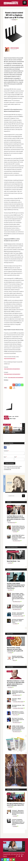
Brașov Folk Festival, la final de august (13, 849)
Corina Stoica (10, 687)
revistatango (14, 19)
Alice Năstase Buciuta (11, 522)
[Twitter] (19, 385)
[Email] (13, 859)
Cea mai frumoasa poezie (12, 551)
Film (8, 573)
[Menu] (25, 3)
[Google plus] (13, 385)
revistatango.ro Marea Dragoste (18, 615)
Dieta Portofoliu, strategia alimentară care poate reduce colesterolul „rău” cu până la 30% (15, 649)
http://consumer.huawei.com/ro (9, 358)
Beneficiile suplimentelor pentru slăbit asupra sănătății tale (18, 657)
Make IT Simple (13, 418)
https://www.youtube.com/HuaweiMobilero (15, 377)
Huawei (10, 416)
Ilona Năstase (10, 589)
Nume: (5, 457)
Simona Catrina (15, 714)
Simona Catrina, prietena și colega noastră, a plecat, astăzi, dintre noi (18, 692)
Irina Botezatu (15, 623)
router (13, 416)
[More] (11, 387)
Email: (15, 457)
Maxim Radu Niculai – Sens (13, 561)
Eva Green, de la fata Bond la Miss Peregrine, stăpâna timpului (17, 621)
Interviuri (9, 506)
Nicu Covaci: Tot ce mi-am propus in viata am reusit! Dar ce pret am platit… (18, 719)
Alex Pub (14, 660)
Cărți (8, 794)
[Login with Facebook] (5, 447)
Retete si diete (10, 638)
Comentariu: (6, 450)
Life (4, 842)
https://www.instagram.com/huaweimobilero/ (12, 374)
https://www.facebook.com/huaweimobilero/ (12, 369)
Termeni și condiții (11, 856)
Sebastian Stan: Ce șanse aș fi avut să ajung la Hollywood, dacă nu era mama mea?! (18, 606)
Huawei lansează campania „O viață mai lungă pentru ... (12, 431)
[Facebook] (2, 859)
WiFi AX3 (16, 416)
